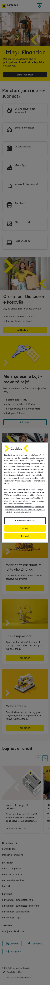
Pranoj (25, 528)
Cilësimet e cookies (25, 520)
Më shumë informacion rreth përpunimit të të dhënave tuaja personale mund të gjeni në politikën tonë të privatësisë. (25, 509)
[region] (25, 492)
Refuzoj (25, 536)
